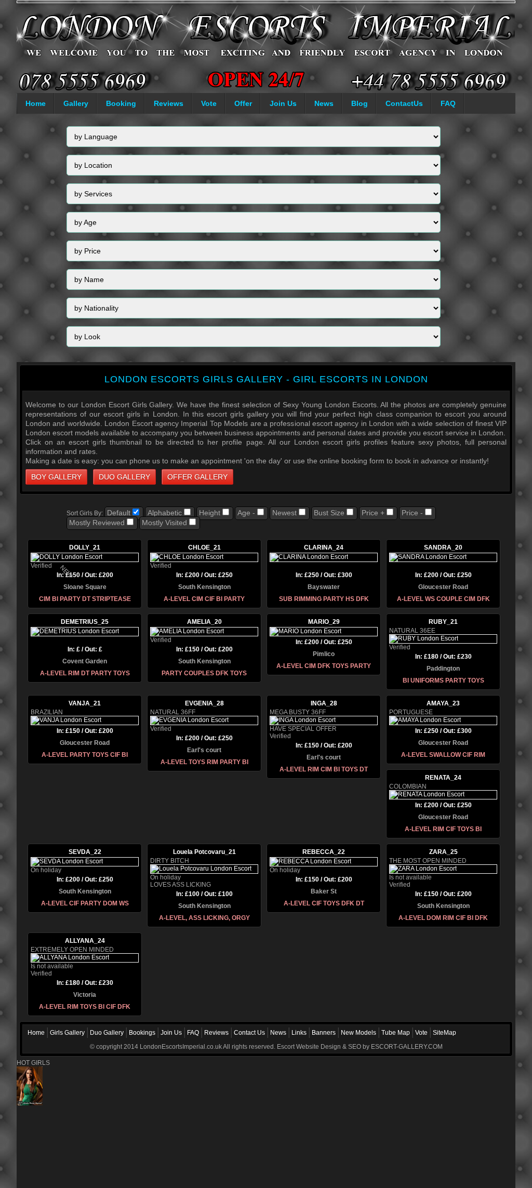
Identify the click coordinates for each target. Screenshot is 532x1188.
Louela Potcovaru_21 (204, 852)
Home (35, 103)
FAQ (448, 103)
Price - (412, 513)
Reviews (168, 103)
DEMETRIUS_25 (85, 621)
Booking (121, 103)
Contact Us (249, 1032)
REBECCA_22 (323, 852)
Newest (284, 513)
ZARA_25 (443, 852)
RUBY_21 (443, 621)
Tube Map (395, 1032)
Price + (373, 513)
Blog (359, 103)
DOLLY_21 (84, 547)
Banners (324, 1032)
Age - (246, 513)
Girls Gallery (67, 1032)
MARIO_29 (324, 621)
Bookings (142, 1032)
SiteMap (444, 1032)
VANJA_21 (85, 703)
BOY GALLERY (56, 477)
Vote (209, 103)
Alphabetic (165, 513)
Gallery (75, 103)
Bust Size (329, 513)
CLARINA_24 (323, 547)
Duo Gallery (107, 1032)
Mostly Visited (164, 522)
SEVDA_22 (85, 852)
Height (209, 513)
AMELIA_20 (204, 621)
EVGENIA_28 (204, 703)
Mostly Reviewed (97, 522)
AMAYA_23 (443, 703)
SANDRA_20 (443, 547)
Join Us (283, 103)
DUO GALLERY (124, 477)
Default (118, 513)
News (324, 103)
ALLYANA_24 (85, 940)
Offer (243, 103)
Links (299, 1032)
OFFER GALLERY (197, 477)
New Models (358, 1032)
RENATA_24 (443, 777)
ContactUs (404, 103)
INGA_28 (324, 703)
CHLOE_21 (204, 547)
